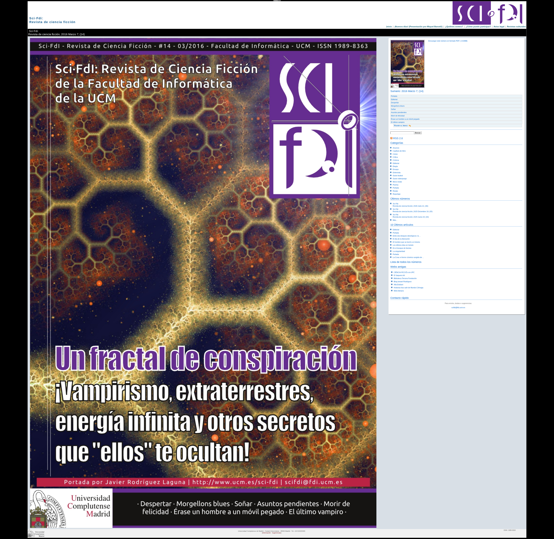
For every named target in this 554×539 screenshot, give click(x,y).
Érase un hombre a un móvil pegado (405, 119)
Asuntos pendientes (399, 112)
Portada (394, 96)
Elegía (395, 166)
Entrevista (396, 173)
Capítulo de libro (399, 151)
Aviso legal (499, 26)
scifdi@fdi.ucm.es (458, 308)
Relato (395, 191)
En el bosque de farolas (402, 248)
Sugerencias (276, 533)
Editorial (394, 99)
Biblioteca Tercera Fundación (405, 278)
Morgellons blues (398, 106)
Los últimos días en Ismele (403, 245)
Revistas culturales (516, 26)
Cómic (395, 154)
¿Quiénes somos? (454, 26)
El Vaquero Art (399, 275)
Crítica (395, 157)
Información (266, 533)
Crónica (396, 160)
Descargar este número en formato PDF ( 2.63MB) (447, 41)
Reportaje (396, 194)
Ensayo (396, 169)
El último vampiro (398, 122)
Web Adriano (399, 291)
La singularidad (399, 251)
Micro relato (397, 182)
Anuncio (396, 148)
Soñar (393, 109)
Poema (395, 185)
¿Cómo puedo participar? (478, 26)
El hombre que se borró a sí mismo (406, 242)
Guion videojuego (400, 179)
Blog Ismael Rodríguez (403, 282)
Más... (395, 220)
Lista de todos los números (405, 261)
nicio (389, 26)
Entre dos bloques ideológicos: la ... (407, 236)
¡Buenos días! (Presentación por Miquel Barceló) (418, 26)
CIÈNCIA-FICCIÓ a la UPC (404, 272)
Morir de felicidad (398, 116)
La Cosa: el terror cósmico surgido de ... (408, 257)
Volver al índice (401, 125)
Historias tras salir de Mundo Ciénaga (408, 288)
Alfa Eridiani (398, 285)
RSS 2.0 (398, 138)
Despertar (395, 103)
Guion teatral (398, 176)
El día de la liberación (401, 239)
